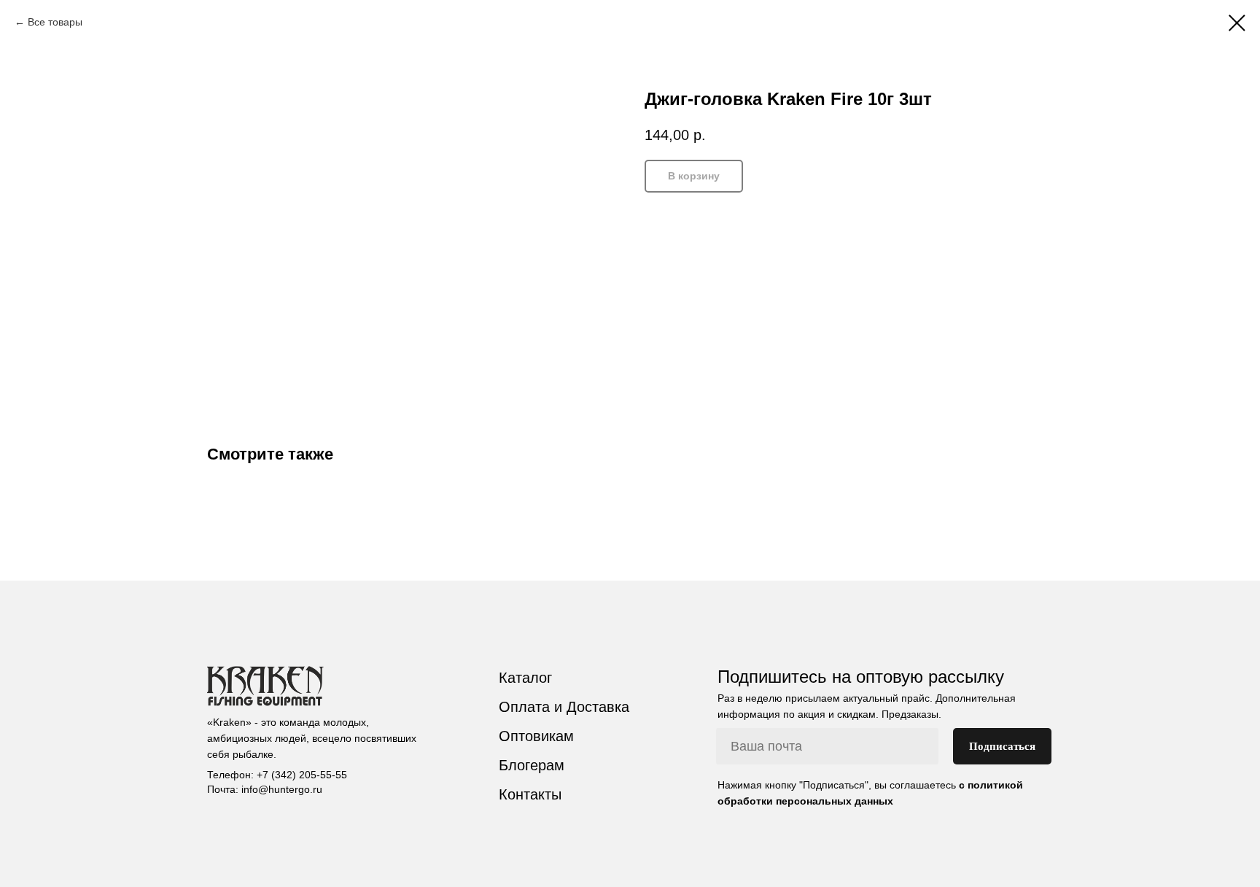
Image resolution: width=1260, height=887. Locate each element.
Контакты (530, 794)
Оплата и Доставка (564, 707)
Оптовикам (536, 736)
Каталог (525, 678)
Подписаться (1002, 746)
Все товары (55, 22)
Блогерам (531, 765)
